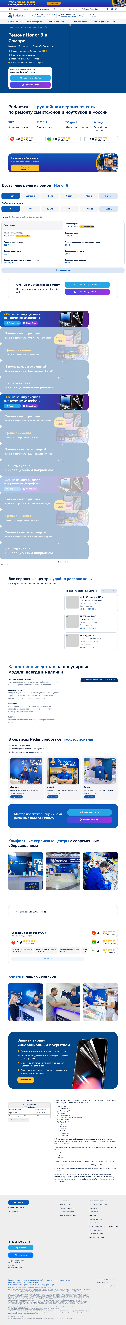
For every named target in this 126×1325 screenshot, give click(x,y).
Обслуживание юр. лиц (98, 1237)
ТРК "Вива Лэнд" (68, 14)
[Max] (116, 9)
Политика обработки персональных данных (23, 1282)
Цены (26, 9)
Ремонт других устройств (104, 22)
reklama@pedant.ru (15, 1267)
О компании (59, 9)
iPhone (50, 196)
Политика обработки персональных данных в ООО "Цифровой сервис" (32, 1285)
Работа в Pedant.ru (90, 9)
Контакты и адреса (41, 9)
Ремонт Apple (13, 22)
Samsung (30, 196)
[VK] (112, 9)
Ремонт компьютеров (68, 1215)
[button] (27, 217)
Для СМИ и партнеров (98, 1204)
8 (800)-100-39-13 (97, 1141)
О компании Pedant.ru (97, 1201)
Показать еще (48, 959)
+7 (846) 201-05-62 (68, 17)
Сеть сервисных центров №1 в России (104, 1226)
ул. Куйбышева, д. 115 (43, 14)
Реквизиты (93, 1212)
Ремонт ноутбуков (56, 22)
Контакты (93, 1208)
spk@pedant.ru (14, 1262)
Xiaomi (69, 196)
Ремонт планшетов (79, 22)
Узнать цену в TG (91, 812)
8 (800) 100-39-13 (19, 1241)
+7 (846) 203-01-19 (89, 17)
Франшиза (73, 9)
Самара (14, 9)
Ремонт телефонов (34, 22)
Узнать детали (54, 3)
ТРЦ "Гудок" (87, 14)
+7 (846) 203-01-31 (41, 17)
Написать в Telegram (32, 78)
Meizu (89, 196)
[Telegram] (107, 9)
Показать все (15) (109, 591)
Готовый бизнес (95, 1219)
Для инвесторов (95, 1230)
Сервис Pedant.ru (14, 27)
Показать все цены (63, 270)
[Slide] (58, 562)
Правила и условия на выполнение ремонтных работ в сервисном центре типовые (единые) (39, 1280)
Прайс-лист (94, 1223)
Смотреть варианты (25, 168)
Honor (40, 27)
